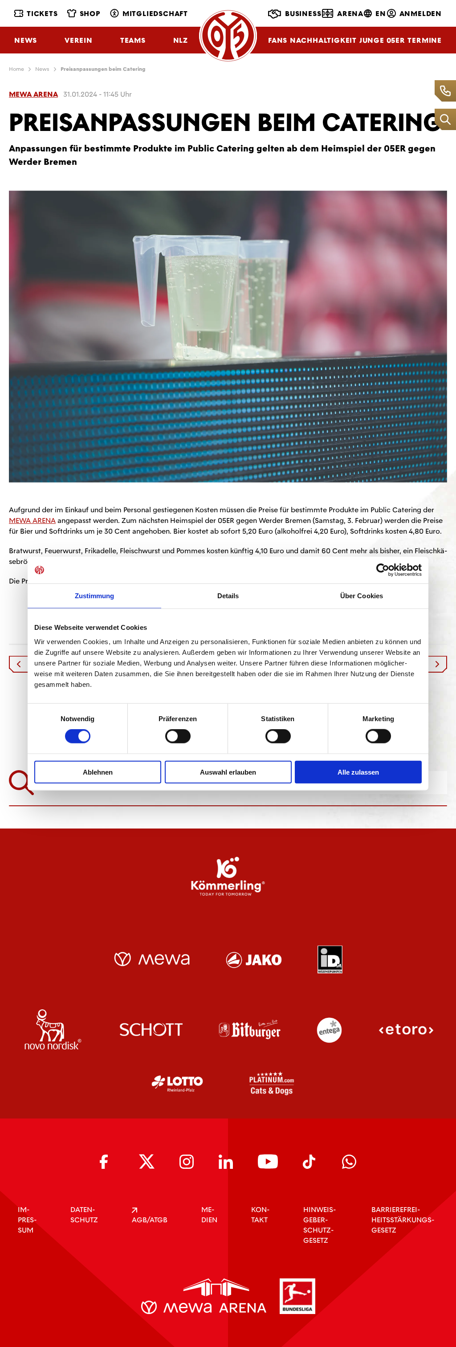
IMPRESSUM (27, 1220)
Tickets (42, 13)
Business (303, 13)
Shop (90, 13)
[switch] (178, 736)
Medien (209, 1215)
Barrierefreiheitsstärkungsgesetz (402, 1220)
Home (16, 69)
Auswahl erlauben (228, 772)
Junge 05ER (382, 40)
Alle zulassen (358, 772)
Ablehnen (98, 772)
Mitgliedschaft (155, 13)
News (25, 40)
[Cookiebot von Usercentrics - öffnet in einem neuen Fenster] (383, 570)
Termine (424, 40)
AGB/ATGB (149, 1220)
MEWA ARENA (32, 520)
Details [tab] (228, 596)
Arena (350, 13)
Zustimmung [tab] (94, 596)
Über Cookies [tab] (361, 596)
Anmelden (420, 13)
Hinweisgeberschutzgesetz (319, 1225)
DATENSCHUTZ (84, 1215)
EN (380, 13)
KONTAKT (260, 1215)
